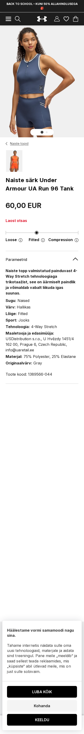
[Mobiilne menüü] (8, 19)
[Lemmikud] (66, 19)
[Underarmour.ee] (42, 19)
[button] (42, 132)
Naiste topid (19, 143)
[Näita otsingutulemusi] (18, 19)
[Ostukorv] (75, 19)
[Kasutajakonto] (57, 19)
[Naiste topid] (7, 143)
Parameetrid (16, 259)
